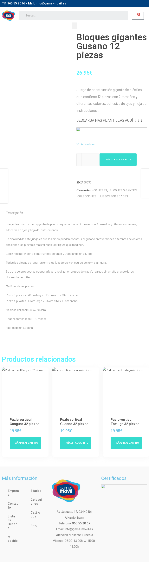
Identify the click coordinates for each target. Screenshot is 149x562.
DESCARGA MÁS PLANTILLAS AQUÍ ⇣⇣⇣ (109, 120)
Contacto (13, 505)
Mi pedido (13, 539)
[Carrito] (138, 16)
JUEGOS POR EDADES (113, 196)
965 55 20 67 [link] (81, 523)
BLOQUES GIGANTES (123, 190)
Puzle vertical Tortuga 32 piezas (125, 421)
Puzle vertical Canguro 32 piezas (24, 421)
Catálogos (35, 514)
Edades (36, 491)
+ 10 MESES (99, 190)
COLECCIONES (86, 196)
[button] (74, 25)
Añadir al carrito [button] (26, 443)
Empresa (13, 493)
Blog (34, 525)
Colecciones (36, 501)
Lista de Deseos (12, 522)
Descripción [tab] (14, 213)
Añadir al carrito (118, 159)
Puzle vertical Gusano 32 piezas (74, 421)
